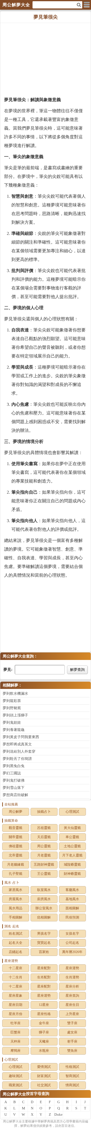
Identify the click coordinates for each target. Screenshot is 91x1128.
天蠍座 (44, 1041)
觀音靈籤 (15, 828)
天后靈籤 (44, 837)
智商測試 (72, 1076)
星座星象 (15, 995)
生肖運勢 (72, 977)
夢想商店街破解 (15, 795)
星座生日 (72, 1005)
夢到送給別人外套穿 (19, 751)
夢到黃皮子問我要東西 (21, 737)
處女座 (72, 1032)
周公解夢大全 (14, 1094)
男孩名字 (44, 933)
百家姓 (44, 952)
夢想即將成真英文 (17, 744)
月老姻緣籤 (15, 864)
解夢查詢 (77, 669)
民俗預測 (72, 917)
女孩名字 (72, 933)
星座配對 (44, 968)
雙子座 (72, 1023)
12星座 (44, 1005)
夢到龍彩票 (12, 701)
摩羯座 (15, 1050)
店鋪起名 (15, 952)
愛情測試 (44, 1067)
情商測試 (72, 1085)
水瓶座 (44, 1050)
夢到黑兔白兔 (14, 766)
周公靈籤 (44, 846)
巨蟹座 (15, 1032)
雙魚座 (72, 1050)
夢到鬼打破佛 (14, 780)
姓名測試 (15, 933)
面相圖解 (72, 908)
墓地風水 (72, 899)
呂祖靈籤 (44, 828)
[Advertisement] (45, 59)
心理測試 (72, 811)
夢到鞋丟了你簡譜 (17, 759)
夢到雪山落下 (14, 788)
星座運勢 (72, 968)
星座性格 (44, 1014)
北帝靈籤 (15, 855)
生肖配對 (44, 977)
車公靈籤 (72, 837)
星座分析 (72, 986)
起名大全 (15, 943)
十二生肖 (15, 977)
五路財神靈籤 (44, 864)
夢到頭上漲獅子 (15, 715)
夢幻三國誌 (12, 773)
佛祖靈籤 (15, 846)
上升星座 (72, 1014)
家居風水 (15, 890)
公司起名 (72, 943)
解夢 (12, 1121)
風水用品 (15, 908)
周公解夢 (15, 811)
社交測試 (44, 1085)
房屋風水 (15, 899)
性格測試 (72, 1067)
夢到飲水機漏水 (15, 693)
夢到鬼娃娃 (12, 722)
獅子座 (44, 1032)
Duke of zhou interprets (58, 1115)
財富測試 (44, 1076)
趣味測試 (15, 1076)
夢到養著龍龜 (14, 730)
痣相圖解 (44, 917)
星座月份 (15, 1014)
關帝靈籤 (15, 837)
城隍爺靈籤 (72, 864)
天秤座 (15, 1041)
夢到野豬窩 (12, 708)
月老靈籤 (44, 855)
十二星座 (15, 968)
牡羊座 (15, 1023)
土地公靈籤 (72, 846)
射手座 (72, 1041)
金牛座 (44, 1023)
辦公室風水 (43, 908)
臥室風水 (44, 890)
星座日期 (15, 1005)
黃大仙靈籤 (72, 828)
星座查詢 (72, 995)
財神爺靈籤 (72, 874)
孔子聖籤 (15, 874)
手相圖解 (15, 917)
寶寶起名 (44, 943)
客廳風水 (72, 890)
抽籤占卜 (44, 811)
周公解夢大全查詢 (18, 656)
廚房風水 (44, 899)
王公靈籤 (44, 874)
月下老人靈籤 (72, 855)
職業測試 (15, 1085)
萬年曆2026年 (72, 952)
